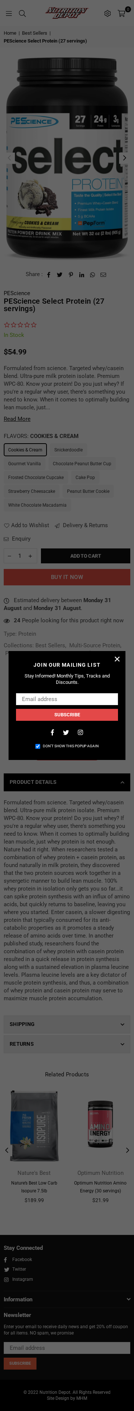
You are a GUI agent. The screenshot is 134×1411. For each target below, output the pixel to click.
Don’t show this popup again (71, 746)
